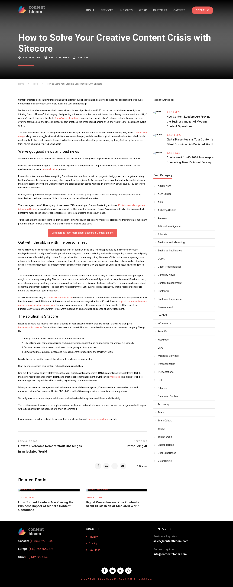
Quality (93, 543)
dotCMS (162, 315)
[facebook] (104, 570)
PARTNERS (160, 10)
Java (160, 347)
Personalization (166, 363)
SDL (160, 380)
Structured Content (168, 396)
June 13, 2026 (94, 497)
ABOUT (89, 10)
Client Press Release (169, 266)
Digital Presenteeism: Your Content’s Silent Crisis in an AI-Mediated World (112, 504)
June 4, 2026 (173, 152)
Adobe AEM (164, 185)
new (65, 118)
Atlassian (163, 234)
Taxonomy (163, 404)
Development (165, 307)
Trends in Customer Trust (59, 297)
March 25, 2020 (31, 58)
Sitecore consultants (98, 419)
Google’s (59, 118)
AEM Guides (165, 193)
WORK (143, 10)
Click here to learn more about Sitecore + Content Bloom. (82, 232)
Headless (163, 339)
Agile (161, 201)
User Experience (167, 452)
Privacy (93, 536)
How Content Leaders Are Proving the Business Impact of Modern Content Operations (45, 506)
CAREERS (179, 10)
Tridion (161, 428)
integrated (115, 377)
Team (161, 412)
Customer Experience (170, 299)
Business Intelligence (170, 250)
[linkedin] (112, 570)
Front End (163, 331)
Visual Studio (165, 461)
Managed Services (168, 355)
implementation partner (30, 327)
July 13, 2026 (26, 497)
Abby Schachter (59, 58)
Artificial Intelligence (169, 226)
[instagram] (128, 570)
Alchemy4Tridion (167, 210)
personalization (50, 169)
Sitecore (83, 58)
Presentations (166, 372)
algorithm (73, 118)
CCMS (161, 258)
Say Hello (94, 550)
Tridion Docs (165, 436)
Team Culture (165, 420)
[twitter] (120, 570)
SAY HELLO (202, 10)
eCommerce (164, 323)
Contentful (163, 291)
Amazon (162, 218)
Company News (166, 274)
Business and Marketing (171, 242)
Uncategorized (166, 444)
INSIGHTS (126, 10)
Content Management (169, 282)
